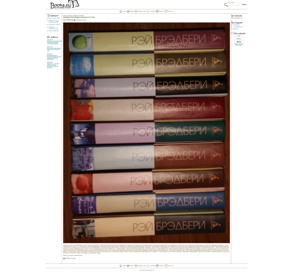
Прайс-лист (170, 11)
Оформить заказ (141, 11)
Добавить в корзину (81, 19)
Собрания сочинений (78, 15)
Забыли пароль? (238, 43)
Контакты (161, 11)
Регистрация (238, 45)
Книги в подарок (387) (54, 18)
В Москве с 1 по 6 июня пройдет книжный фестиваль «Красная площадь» (53, 65)
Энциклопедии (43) (54, 30)
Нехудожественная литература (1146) (54, 21)
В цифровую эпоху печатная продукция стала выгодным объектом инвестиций (54, 57)
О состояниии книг (238, 26)
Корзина (132, 11)
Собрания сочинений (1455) (53, 27)
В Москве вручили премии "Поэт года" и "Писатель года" (54, 49)
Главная (124, 11)
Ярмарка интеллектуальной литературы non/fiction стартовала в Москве (54, 42)
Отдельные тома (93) (54, 24)
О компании (153, 11)
